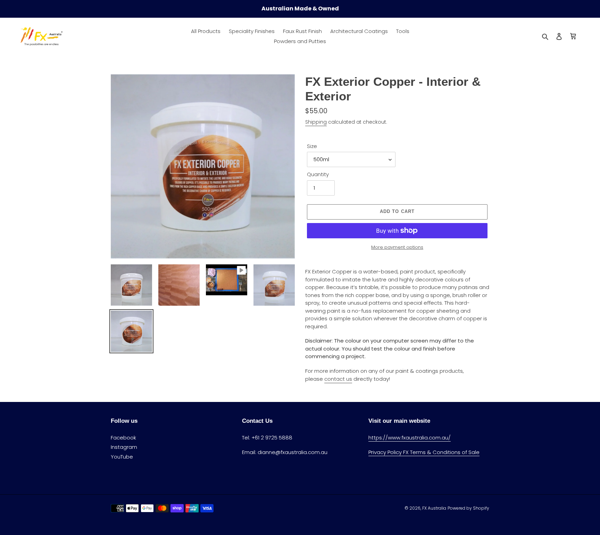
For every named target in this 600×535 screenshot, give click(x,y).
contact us (338, 378)
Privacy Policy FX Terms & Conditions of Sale (424, 452)
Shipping (316, 121)
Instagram (124, 447)
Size (312, 146)
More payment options (397, 247)
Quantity (318, 174)
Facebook (123, 437)
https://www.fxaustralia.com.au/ (409, 437)
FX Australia (434, 508)
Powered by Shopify (468, 508)
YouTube (122, 456)
